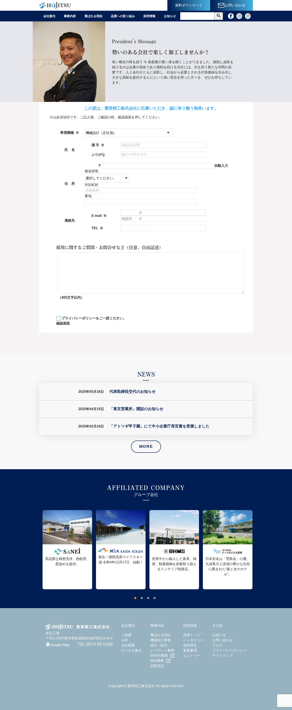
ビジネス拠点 (131, 650)
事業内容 (70, 16)
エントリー (191, 655)
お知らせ (170, 16)
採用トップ (191, 635)
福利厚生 (190, 645)
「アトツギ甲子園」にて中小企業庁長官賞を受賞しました (159, 426)
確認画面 (63, 323)
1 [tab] (136, 599)
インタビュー (193, 640)
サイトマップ (222, 655)
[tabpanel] (66, 550)
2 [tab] (143, 599)
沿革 (124, 640)
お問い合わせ (222, 640)
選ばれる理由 (93, 16)
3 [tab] (149, 599)
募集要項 (190, 650)
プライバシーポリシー (79, 318)
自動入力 (221, 165)
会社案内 (49, 16)
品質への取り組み (123, 16)
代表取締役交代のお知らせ (132, 391)
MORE (146, 446)
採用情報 (149, 16)
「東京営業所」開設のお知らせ (136, 409)
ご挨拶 (126, 635)
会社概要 (128, 645)
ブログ (217, 645)
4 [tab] (155, 599)
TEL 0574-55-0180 (95, 644)
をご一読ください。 (94, 318)
